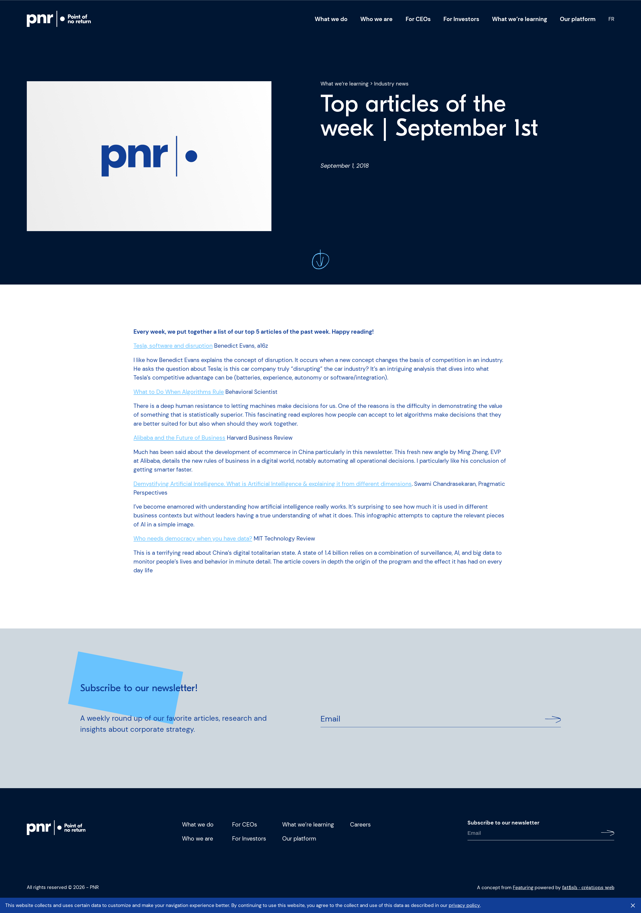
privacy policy (464, 905)
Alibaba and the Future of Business (179, 437)
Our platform (578, 19)
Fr (611, 19)
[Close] (632, 905)
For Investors (461, 19)
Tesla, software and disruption (173, 345)
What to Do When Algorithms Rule (178, 392)
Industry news (391, 83)
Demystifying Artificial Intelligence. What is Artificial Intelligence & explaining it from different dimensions (272, 484)
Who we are (376, 19)
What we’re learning (519, 19)
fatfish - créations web (588, 887)
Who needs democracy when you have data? (192, 538)
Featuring (523, 887)
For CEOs (418, 19)
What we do (331, 19)
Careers (360, 824)
